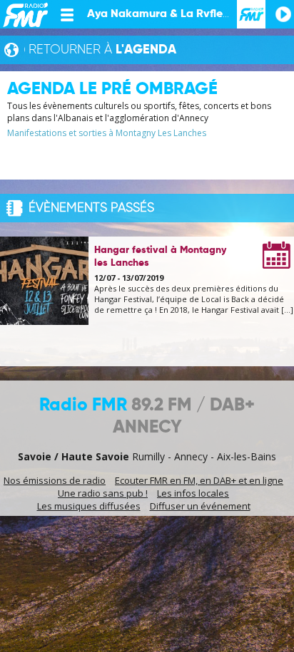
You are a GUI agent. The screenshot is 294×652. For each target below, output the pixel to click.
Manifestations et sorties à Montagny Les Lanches (106, 133)
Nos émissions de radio (55, 480)
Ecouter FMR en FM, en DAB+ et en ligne (199, 480)
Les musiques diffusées (89, 506)
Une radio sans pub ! (103, 493)
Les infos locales (193, 493)
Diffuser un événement (200, 506)
